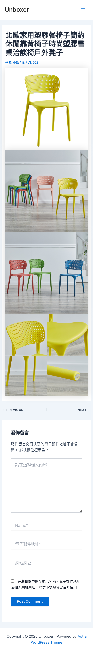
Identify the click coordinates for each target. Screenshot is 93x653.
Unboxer (17, 9)
